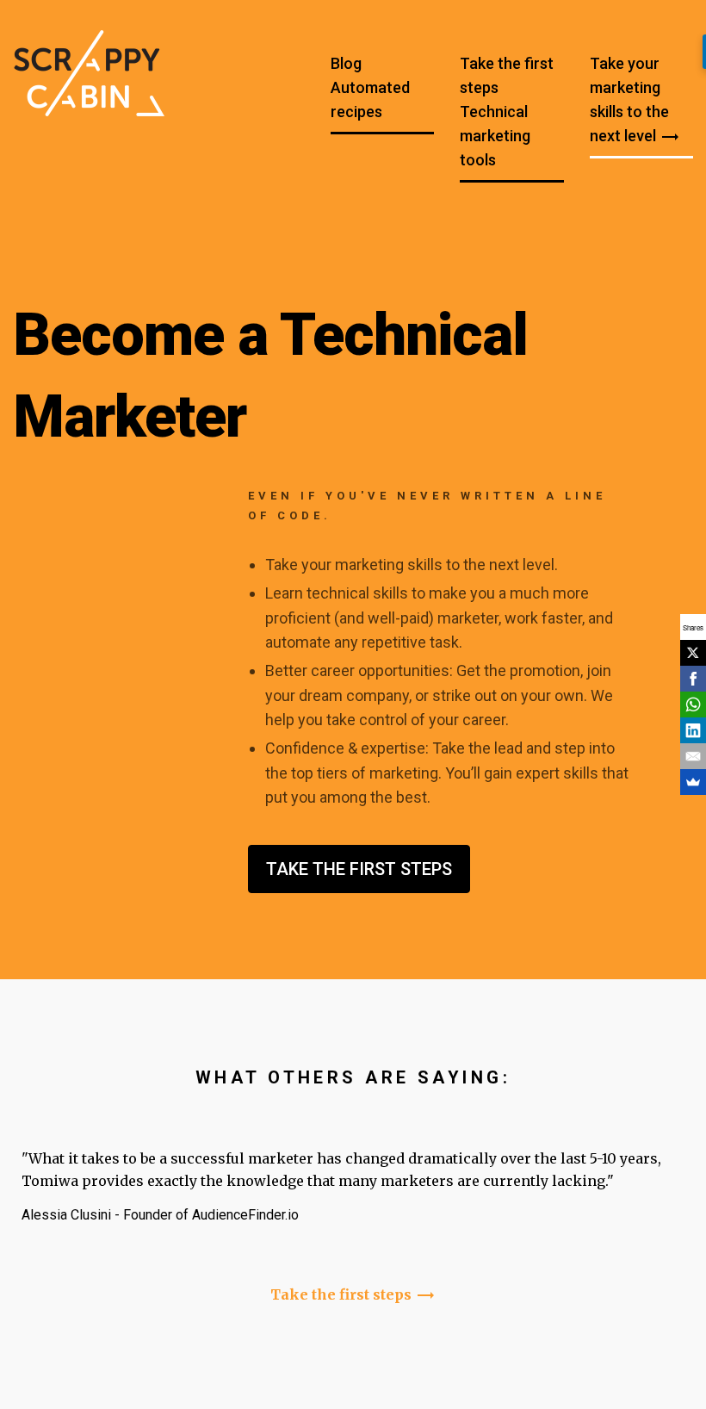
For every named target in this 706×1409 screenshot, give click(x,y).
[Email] (693, 756)
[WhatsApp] (693, 704)
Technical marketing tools (495, 135)
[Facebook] (693, 679)
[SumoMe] (693, 782)
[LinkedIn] (693, 730)
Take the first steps (507, 75)
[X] (693, 653)
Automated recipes (370, 99)
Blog (346, 63)
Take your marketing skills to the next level (635, 100)
